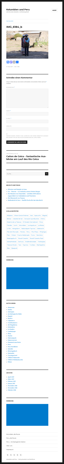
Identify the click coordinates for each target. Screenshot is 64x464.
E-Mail (8, 118)
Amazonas (11, 307)
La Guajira (11, 329)
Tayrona (25, 245)
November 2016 (12, 388)
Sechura (20, 241)
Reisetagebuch (11, 238)
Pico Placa (35, 232)
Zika (8, 248)
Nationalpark (12, 338)
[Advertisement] (28, 278)
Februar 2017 (12, 381)
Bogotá (44, 215)
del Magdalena (12, 325)
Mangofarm (16, 228)
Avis (31, 215)
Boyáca (10, 318)
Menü (54, 10)
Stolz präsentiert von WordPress (26, 459)
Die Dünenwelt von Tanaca (16, 198)
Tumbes (32, 245)
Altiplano (10, 215)
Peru (28, 232)
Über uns (9, 445)
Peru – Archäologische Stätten (15, 442)
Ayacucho (37, 215)
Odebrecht (40, 228)
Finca (41, 222)
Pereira (22, 232)
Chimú (43, 219)
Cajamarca (11, 320)
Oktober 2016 (12, 390)
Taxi (19, 245)
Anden (10, 309)
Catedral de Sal (17, 219)
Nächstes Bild (9, 21)
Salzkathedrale (11, 241)
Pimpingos (43, 232)
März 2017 (11, 379)
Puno (33, 235)
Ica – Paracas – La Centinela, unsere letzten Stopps (24, 191)
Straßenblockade (30, 241)
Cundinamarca (12, 322)
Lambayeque (12, 331)
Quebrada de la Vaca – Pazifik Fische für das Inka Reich (25, 200)
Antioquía (11, 312)
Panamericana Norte (14, 342)
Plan (8, 235)
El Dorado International (30, 222)
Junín (15, 225)
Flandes (9, 225)
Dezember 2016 (12, 385)
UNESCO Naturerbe (14, 357)
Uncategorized (12, 355)
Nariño (10, 336)
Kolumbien (22, 225)
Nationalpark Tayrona (28, 228)
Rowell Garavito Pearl (36, 238)
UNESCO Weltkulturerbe (15, 360)
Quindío (10, 349)
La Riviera (41, 225)
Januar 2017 (11, 383)
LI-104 (9, 228)
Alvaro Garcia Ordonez (21, 215)
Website (8, 126)
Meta (9, 333)
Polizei (14, 235)
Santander (11, 353)
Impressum (9, 449)
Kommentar (10, 87)
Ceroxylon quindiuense (31, 219)
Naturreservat (12, 340)
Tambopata (41, 241)
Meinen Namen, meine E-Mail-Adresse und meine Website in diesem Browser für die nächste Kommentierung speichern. (27, 136)
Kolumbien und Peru (18, 9)
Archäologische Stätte (15, 314)
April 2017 (11, 377)
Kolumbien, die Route (13, 434)
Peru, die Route (11, 438)
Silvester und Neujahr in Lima (17, 189)
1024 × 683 (16, 66)
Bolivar (9, 219)
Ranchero (40, 235)
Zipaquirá (14, 248)
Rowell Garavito (23, 238)
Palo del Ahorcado (12, 232)
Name (8, 110)
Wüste (10, 362)
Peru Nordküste (13, 346)
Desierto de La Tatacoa (14, 222)
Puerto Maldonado (23, 235)
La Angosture (32, 225)
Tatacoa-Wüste (12, 245)
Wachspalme (41, 245)
